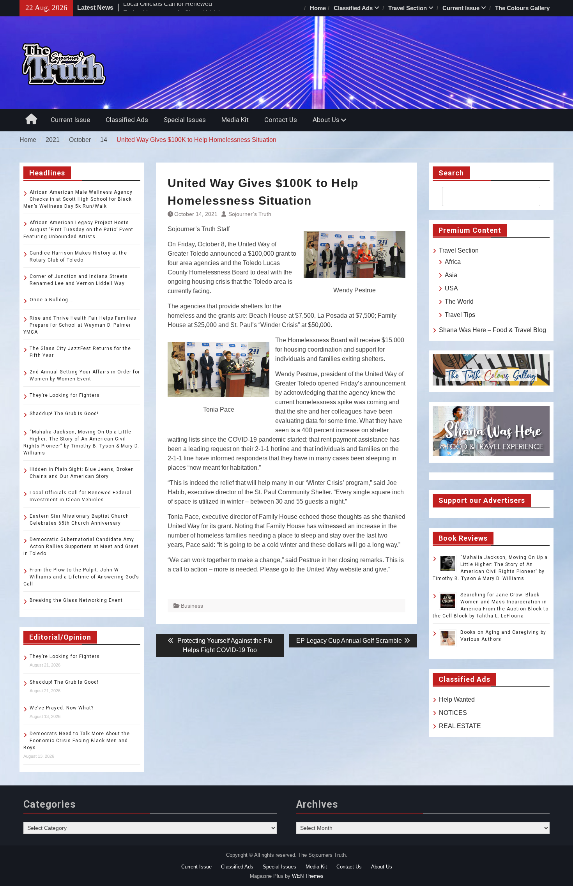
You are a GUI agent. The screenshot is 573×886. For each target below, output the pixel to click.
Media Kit (235, 120)
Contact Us (280, 120)
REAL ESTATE (460, 726)
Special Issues (185, 120)
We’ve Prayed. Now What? (62, 708)
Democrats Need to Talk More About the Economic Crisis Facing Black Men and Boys (76, 740)
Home (318, 8)
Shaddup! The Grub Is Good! (64, 413)
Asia (451, 275)
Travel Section (407, 8)
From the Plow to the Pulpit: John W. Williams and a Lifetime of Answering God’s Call (81, 577)
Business (192, 606)
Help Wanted (457, 699)
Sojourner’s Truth (249, 214)
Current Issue (460, 8)
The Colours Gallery (522, 8)
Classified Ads (353, 8)
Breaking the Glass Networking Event (76, 600)
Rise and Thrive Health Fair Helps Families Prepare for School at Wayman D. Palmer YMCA (79, 325)
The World (459, 301)
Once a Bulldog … (52, 299)
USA (451, 288)
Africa (453, 261)
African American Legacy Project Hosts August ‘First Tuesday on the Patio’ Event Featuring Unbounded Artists (78, 229)
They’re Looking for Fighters (65, 395)
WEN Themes (308, 876)
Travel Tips (460, 314)
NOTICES (453, 712)
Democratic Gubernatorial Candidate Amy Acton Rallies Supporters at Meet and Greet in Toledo (81, 546)
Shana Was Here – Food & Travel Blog (492, 330)
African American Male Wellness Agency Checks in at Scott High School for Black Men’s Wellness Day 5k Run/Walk (78, 199)
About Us (326, 120)
